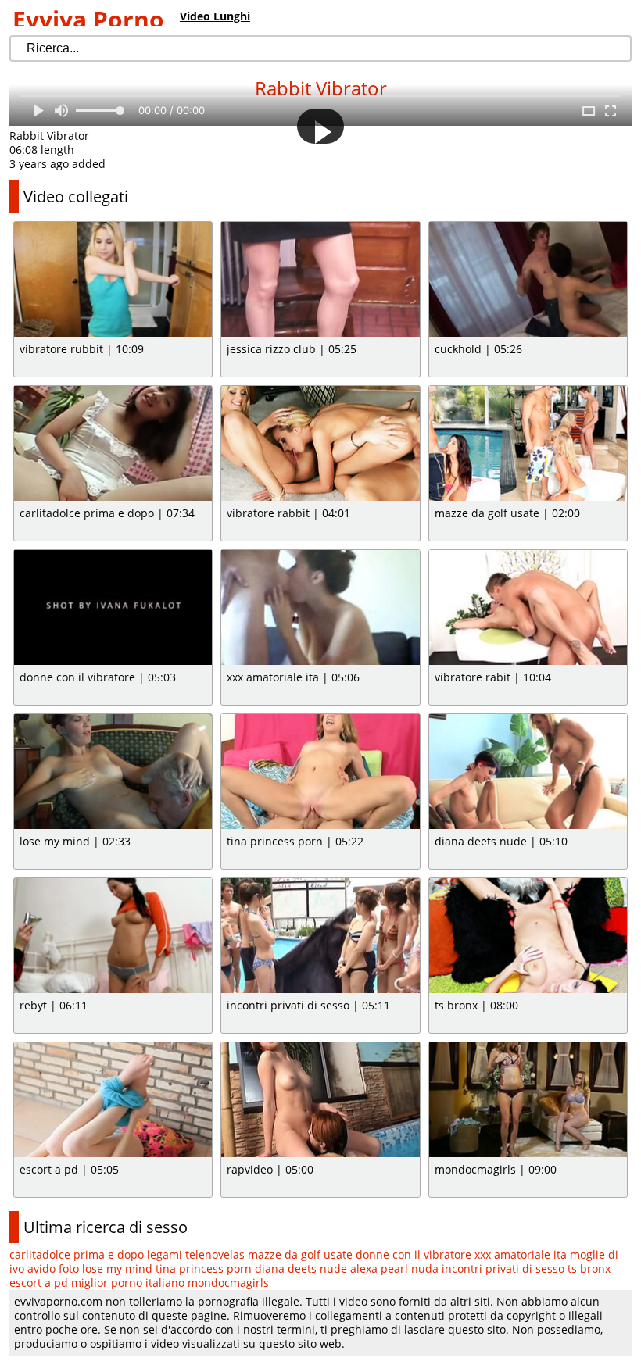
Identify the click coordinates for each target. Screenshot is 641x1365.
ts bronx (589, 1268)
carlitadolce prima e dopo (76, 1254)
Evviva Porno (88, 19)
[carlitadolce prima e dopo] (113, 443)
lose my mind (117, 1268)
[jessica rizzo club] (320, 279)
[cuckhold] (528, 279)
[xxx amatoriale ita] (320, 607)
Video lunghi (215, 16)
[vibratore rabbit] (320, 443)
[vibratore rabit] (528, 607)
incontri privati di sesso (503, 1268)
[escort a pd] (113, 1099)
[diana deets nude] (528, 771)
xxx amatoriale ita (520, 1254)
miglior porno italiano (127, 1282)
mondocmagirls (228, 1282)
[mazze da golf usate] (528, 443)
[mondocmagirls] (528, 1099)
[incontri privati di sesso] (320, 935)
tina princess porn (204, 1268)
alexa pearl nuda (394, 1268)
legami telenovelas (196, 1254)
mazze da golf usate (300, 1254)
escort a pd (38, 1282)
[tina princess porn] (320, 771)
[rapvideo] (320, 1099)
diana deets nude (301, 1268)
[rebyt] (113, 935)
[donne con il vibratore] (113, 607)
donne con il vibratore (413, 1254)
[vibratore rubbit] (113, 279)
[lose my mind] (113, 771)
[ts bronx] (528, 935)
